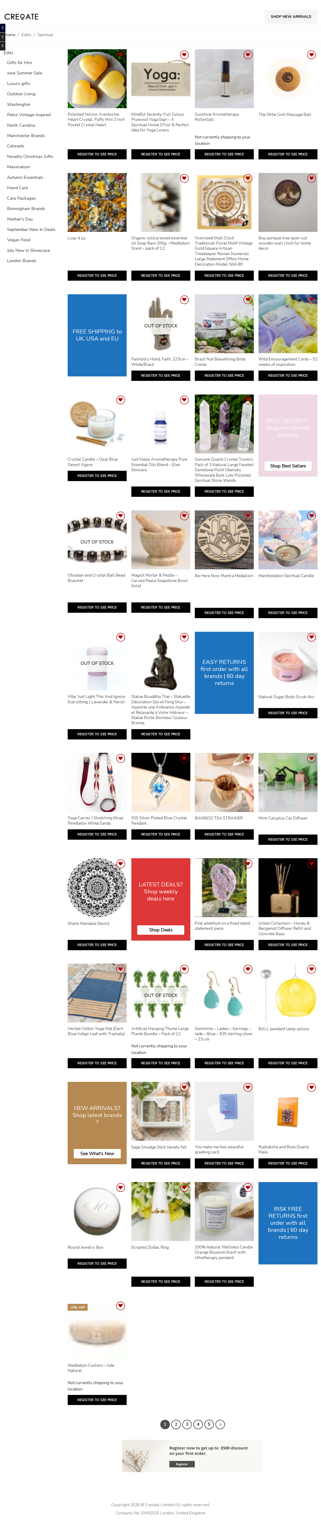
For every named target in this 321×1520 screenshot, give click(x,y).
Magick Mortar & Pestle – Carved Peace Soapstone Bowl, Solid (159, 581)
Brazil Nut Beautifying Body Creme (220, 362)
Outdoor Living (21, 94)
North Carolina (21, 125)
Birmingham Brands (26, 208)
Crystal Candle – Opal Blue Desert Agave (93, 462)
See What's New (97, 1154)
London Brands (21, 261)
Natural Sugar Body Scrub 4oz (286, 697)
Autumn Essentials (25, 177)
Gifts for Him (19, 62)
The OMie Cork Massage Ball (284, 114)
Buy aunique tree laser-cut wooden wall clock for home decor (284, 243)
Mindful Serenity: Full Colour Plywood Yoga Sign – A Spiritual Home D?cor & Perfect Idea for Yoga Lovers (160, 122)
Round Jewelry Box (85, 1247)
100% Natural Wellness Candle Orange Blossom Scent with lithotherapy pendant (224, 1252)
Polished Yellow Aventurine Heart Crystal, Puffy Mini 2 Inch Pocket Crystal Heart (96, 120)
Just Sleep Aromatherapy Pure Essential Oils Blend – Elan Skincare (159, 465)
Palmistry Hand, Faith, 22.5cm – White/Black (159, 362)
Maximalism (18, 167)
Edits (8, 53)
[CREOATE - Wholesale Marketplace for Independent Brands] (21, 16)
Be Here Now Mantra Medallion (224, 575)
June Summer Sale (24, 73)
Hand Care (17, 188)
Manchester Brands (26, 135)
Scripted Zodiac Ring (150, 1247)
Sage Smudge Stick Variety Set (158, 1147)
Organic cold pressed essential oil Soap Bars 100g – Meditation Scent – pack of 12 (160, 243)
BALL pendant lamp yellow (283, 1029)
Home (9, 35)
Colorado (15, 146)
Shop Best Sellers (288, 466)
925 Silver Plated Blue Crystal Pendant (159, 821)
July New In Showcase (28, 250)
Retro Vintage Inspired (29, 115)
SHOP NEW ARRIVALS (291, 16)
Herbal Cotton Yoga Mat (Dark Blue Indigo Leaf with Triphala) (96, 1031)
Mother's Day (20, 219)
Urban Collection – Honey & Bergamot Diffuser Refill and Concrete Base (284, 929)
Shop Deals (160, 930)
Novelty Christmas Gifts (30, 156)
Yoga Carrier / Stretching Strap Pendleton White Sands (95, 821)
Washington (19, 104)
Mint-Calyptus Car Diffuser (283, 818)
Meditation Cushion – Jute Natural (91, 1368)
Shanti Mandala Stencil (89, 923)
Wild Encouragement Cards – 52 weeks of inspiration (287, 362)
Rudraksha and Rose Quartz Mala (283, 1150)
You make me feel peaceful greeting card (219, 1150)
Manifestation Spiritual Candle (286, 575)
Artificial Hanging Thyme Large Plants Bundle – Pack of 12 (160, 1031)
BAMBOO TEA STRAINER (219, 818)
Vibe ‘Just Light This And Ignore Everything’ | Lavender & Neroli (96, 699)
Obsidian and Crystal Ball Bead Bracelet (96, 578)
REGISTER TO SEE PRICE (97, 154)
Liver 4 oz (76, 238)
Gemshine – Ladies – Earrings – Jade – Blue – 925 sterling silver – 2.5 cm (224, 1034)
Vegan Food (18, 240)
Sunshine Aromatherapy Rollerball (217, 117)
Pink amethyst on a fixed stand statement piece (222, 926)
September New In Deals (31, 229)
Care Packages (21, 198)
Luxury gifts (18, 83)
